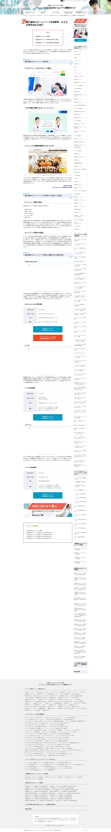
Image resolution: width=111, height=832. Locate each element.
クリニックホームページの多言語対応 (32, 732)
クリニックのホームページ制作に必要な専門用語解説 (59, 733)
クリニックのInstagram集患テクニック (32, 768)
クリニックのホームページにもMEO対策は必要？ (34, 748)
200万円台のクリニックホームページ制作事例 (33, 778)
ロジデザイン (44, 704)
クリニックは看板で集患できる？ (50, 769)
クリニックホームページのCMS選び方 (49, 732)
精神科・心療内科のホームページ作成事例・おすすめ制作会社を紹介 (63, 791)
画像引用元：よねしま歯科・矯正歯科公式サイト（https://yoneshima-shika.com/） (47, 97)
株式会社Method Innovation (41, 697)
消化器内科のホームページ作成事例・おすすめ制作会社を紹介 (37, 788)
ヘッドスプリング (82, 692)
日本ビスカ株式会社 (75, 694)
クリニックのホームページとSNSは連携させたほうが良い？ (36, 726)
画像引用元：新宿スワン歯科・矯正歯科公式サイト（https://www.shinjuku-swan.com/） (48, 133)
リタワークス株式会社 (29, 697)
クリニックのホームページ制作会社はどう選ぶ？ (34, 746)
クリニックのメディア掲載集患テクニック (33, 762)
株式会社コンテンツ (75, 706)
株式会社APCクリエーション (53, 694)
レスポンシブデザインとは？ (48, 735)
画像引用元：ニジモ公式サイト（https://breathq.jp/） (48, 374)
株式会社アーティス (41, 694)
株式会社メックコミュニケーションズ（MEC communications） (61, 701)
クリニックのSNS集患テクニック (31, 764)
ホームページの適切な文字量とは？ (70, 717)
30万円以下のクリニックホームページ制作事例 (34, 777)
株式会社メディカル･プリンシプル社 (41, 695)
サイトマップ (85, 830)
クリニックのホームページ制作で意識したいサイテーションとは (58, 746)
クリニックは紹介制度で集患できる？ (47, 766)
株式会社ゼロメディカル (38, 703)
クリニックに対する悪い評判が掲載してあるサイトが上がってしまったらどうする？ (41, 742)
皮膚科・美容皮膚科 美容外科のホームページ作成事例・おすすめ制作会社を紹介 (40, 793)
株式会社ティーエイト (29, 701)
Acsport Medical (39, 692)
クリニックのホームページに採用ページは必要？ (59, 726)
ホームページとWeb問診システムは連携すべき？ (34, 728)
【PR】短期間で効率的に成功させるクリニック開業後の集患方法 (80, 664)
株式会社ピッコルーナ (64, 695)
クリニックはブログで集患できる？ (66, 768)
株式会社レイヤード (68, 703)
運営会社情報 (77, 671)
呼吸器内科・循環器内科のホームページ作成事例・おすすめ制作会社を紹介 (39, 800)
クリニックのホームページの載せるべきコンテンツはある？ (59, 744)
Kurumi (69, 692)
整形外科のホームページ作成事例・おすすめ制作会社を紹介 (39, 534)
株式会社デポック (46, 710)
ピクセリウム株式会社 (65, 694)
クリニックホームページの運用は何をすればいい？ (34, 753)
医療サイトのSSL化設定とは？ (68, 748)
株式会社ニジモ (28, 704)
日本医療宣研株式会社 (58, 703)
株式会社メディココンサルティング (65, 699)
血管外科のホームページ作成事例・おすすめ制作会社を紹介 (39, 536)
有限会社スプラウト (51, 708)
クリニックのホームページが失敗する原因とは (56, 724)
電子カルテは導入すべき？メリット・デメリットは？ (50, 750)
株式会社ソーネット (54, 695)
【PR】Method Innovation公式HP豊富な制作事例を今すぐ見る (47, 337)
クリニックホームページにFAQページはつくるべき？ (59, 739)
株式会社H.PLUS (28, 695)
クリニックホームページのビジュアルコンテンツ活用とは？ (58, 737)
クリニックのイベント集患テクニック (64, 766)
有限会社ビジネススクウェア (30, 699)
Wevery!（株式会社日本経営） (77, 695)
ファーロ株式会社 (77, 699)
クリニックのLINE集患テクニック (46, 764)
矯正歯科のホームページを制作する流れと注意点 (47, 39)
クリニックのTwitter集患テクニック (61, 764)
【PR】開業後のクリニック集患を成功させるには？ (81, 12)
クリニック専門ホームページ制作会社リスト (80, 47)
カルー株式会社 (37, 710)
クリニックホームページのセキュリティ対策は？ (65, 735)
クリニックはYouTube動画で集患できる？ (33, 769)
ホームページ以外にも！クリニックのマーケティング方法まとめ (80, 473)
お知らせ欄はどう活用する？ (69, 719)
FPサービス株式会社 (79, 701)
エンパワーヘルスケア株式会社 (31, 706)
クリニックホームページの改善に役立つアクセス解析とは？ (57, 728)
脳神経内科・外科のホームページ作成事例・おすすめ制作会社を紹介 (38, 789)
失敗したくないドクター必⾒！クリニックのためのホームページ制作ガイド (74, 0)
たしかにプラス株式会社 (81, 708)
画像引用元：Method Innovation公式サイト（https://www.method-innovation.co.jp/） (48, 291)
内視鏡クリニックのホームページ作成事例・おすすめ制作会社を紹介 (63, 786)
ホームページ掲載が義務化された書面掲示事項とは (75, 721)
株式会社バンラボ (52, 704)
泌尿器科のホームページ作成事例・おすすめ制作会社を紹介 (39, 538)
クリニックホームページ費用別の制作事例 (68, 12)
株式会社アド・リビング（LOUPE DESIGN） (66, 708)
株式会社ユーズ (48, 703)
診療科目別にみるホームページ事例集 (34, 530)
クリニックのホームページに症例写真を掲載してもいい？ (70, 742)
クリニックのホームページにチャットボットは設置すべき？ (36, 723)
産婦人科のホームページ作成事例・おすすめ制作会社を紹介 (36, 795)
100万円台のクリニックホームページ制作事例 (73, 777)
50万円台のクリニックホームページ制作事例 (53, 777)
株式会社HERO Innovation (41, 701)
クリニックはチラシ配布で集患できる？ (49, 768)
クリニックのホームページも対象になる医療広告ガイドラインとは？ (60, 753)
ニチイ (75, 692)
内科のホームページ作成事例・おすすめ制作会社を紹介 (66, 800)
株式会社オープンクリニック (30, 708)
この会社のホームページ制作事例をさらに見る (47, 329)
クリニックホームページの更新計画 (55, 730)
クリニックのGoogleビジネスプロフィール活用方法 (35, 724)
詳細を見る (80, 40)
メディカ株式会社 (74, 697)
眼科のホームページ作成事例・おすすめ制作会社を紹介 (61, 798)
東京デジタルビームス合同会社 (80, 703)
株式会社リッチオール (73, 704)
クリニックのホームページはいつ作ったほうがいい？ (35, 744)
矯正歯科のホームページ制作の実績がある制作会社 (47, 42)
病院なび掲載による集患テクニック (64, 762)
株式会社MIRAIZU (52, 697)
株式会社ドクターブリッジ (64, 697)
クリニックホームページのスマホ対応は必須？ (34, 741)
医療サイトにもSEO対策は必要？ (31, 750)
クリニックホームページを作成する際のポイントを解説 (35, 730)
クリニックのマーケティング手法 (55, 12)
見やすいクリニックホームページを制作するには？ (34, 751)
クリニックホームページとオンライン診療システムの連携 (36, 733)
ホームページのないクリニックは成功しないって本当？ (35, 755)
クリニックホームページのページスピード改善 (67, 732)
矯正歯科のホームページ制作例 (43, 36)
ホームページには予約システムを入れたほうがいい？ (73, 750)
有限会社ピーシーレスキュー (64, 706)
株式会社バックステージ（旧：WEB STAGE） (47, 699)
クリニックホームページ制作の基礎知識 (80, 235)
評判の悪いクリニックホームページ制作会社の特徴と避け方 (56, 741)
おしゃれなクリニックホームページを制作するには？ (57, 751)
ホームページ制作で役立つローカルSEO (32, 735)
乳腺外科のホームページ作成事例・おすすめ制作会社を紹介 (62, 788)
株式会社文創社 (42, 706)
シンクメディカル (54, 692)
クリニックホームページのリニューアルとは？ (52, 717)
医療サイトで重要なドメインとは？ (53, 748)
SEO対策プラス (63, 692)
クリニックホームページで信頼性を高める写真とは (54, 721)
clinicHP (46, 692)
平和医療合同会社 (42, 708)
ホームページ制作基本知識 (43, 12)
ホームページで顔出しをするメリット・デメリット (34, 719)
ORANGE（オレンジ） (29, 692)
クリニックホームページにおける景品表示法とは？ (34, 737)
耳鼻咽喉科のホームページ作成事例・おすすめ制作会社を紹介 (39, 532)
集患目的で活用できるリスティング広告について (58, 755)
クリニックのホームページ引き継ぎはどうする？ (59, 723)
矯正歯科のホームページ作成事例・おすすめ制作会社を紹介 (36, 791)
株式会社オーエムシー (63, 704)
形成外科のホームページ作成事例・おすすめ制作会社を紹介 (69, 793)
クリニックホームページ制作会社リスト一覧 (30, 12)
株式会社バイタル (28, 710)
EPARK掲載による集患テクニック (50, 762)
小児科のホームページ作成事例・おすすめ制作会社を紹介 (61, 797)
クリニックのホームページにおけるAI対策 (33, 717)
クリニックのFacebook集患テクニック (77, 764)
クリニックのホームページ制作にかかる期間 (33, 721)
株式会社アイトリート (52, 706)
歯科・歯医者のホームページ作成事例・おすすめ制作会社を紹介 (66, 789)
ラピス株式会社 (36, 704)
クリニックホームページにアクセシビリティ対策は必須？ (36, 739)
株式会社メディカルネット (30, 694)
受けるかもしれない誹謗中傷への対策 (54, 719)
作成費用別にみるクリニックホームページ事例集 (80, 544)
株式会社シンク (28, 703)
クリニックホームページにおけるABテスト (72, 730)
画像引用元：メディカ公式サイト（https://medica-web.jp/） (48, 454)
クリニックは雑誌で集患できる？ (31, 766)
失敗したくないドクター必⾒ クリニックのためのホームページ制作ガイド (41, 830)
